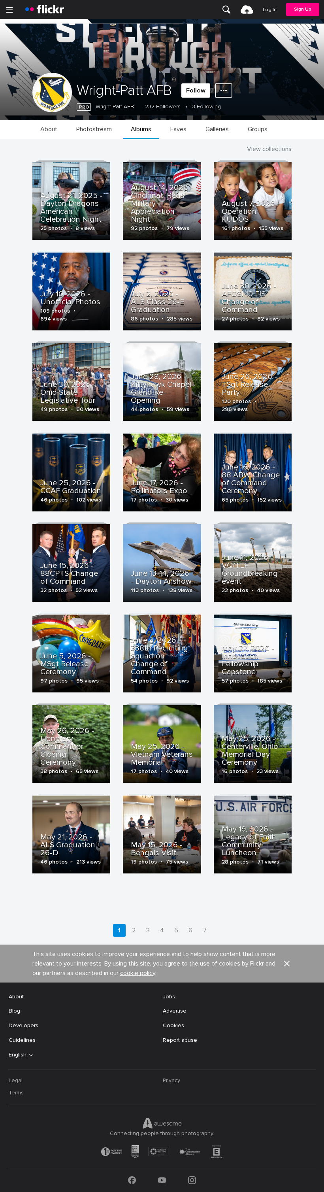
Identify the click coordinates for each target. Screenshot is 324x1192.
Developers (23, 1025)
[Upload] (247, 9)
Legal (16, 1080)
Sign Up (302, 9)
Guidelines (22, 1040)
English (17, 1055)
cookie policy (137, 973)
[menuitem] (226, 9)
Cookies (173, 1025)
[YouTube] (162, 1180)
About (16, 996)
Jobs (169, 996)
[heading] (44, 9)
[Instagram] (192, 1180)
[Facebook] (132, 1180)
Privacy (171, 1080)
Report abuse (180, 1040)
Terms (16, 1092)
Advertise (174, 1010)
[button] (287, 963)
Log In (270, 10)
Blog (14, 1010)
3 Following (206, 106)
